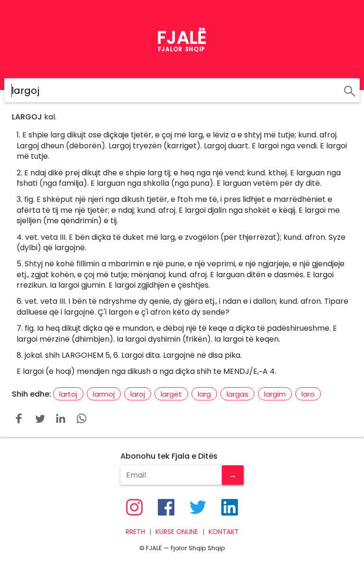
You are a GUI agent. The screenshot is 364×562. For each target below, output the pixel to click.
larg (204, 394)
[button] (19, 418)
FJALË (182, 37)
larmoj (104, 394)
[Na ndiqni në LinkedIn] (229, 507)
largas (237, 394)
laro (308, 394)
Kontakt (224, 531)
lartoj (68, 394)
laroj (137, 394)
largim (275, 394)
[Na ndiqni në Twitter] (198, 507)
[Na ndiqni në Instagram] (134, 507)
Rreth (135, 531)
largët (171, 394)
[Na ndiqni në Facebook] (166, 507)
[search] (348, 89)
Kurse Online (176, 531)
